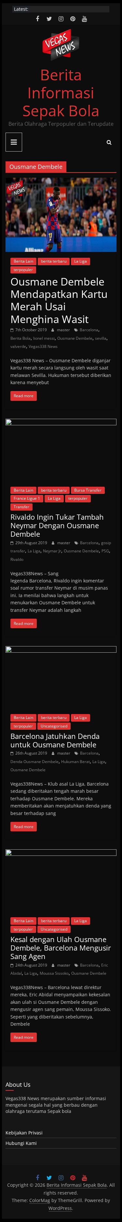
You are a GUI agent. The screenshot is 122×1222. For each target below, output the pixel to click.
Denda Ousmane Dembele (34, 761)
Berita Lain (23, 261)
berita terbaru (53, 261)
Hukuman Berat (75, 761)
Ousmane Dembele (74, 338)
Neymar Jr (52, 551)
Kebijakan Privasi (24, 1133)
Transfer (21, 507)
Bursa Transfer (88, 490)
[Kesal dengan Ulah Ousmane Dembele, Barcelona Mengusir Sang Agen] (61, 853)
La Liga (80, 261)
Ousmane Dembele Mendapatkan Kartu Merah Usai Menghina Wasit (59, 300)
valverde (18, 346)
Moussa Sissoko (54, 973)
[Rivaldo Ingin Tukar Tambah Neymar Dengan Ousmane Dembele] (61, 422)
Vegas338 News (43, 346)
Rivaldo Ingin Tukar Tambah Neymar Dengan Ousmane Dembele (57, 525)
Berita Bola (20, 338)
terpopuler (23, 269)
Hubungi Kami (21, 1143)
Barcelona (89, 330)
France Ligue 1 (27, 498)
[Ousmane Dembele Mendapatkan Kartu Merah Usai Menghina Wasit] (61, 181)
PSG (105, 551)
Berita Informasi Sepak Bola (61, 92)
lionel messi (44, 338)
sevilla (100, 338)
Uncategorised (54, 726)
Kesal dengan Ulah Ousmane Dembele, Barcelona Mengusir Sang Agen (60, 947)
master (64, 330)
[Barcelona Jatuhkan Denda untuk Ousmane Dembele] (61, 650)
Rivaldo (16, 559)
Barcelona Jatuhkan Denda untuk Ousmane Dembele (55, 740)
